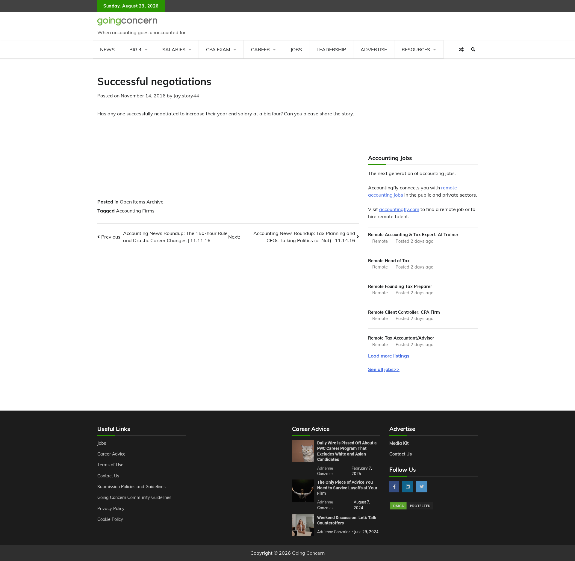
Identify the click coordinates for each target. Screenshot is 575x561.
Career (260, 49)
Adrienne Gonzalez (333, 531)
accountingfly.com (399, 209)
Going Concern (308, 553)
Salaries (173, 49)
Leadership (331, 49)
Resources (416, 49)
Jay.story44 (186, 96)
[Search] (473, 49)
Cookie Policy (110, 519)
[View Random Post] (461, 49)
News (107, 49)
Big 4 (135, 49)
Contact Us (108, 476)
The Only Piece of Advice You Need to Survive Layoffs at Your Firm (347, 488)
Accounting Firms (135, 211)
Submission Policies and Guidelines (131, 486)
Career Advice (111, 454)
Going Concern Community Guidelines (134, 497)
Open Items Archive (142, 202)
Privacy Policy (111, 508)
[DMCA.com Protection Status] (411, 509)
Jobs (296, 49)
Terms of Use (110, 465)
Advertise (374, 49)
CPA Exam (218, 49)
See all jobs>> (384, 369)
